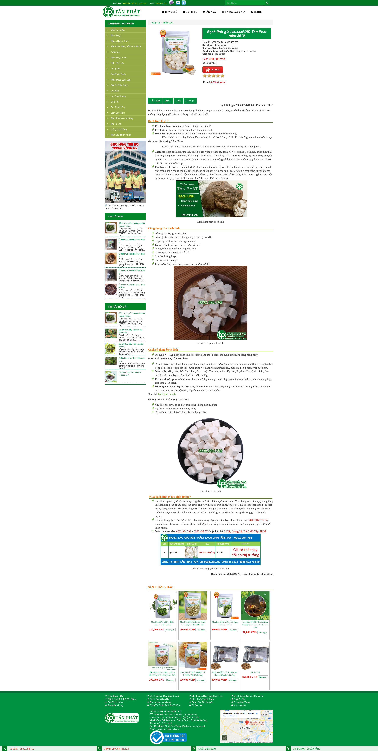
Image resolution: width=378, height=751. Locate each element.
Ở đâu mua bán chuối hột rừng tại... (132, 241)
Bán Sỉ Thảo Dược (119, 85)
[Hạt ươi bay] (255, 656)
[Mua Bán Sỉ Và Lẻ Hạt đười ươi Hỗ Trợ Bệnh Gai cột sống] (225, 656)
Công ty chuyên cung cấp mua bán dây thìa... (132, 224)
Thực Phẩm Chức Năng (122, 118)
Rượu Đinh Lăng (115, 705)
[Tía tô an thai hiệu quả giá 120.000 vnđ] (112, 377)
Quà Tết (114, 101)
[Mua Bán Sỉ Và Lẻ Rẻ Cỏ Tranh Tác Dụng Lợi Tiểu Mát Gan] (193, 605)
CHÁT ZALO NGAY (207, 748)
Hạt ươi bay (255, 672)
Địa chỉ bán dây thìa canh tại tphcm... (131, 345)
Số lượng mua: (209, 62)
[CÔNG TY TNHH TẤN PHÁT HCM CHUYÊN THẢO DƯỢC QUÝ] (122, 11)
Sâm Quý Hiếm (118, 112)
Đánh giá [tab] (190, 100)
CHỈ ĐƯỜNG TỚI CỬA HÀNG (306, 748)
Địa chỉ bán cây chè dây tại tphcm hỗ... (130, 331)
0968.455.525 (161, 3)
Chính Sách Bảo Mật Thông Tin (248, 695)
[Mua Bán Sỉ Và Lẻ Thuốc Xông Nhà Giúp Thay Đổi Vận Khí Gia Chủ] (255, 605)
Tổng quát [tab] (155, 100)
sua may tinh (240, 705)
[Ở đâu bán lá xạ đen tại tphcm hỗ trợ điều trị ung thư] (112, 361)
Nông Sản (115, 68)
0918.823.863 (141, 3)
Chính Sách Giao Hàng (160, 699)
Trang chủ (171, 11)
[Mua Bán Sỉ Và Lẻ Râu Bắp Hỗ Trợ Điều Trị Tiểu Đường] (193, 656)
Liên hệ (258, 11)
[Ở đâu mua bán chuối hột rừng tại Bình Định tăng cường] (112, 258)
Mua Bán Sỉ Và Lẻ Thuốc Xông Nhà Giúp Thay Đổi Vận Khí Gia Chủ (255, 625)
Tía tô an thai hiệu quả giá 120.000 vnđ (130, 373)
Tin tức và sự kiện (235, 11)
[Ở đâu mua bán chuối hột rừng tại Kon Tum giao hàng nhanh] (112, 289)
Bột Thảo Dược (118, 62)
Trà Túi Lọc (116, 123)
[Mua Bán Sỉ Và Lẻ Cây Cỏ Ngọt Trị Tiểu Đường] (225, 605)
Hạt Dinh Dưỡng (118, 96)
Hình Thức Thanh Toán (203, 699)
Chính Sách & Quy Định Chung (164, 695)
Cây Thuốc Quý (118, 107)
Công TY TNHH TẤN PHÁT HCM (165, 705)
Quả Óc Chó (240, 699)
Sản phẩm (211, 11)
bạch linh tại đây (167, 394)
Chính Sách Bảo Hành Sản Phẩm (207, 695)
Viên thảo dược (118, 29)
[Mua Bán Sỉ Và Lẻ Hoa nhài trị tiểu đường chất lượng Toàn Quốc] (162, 656)
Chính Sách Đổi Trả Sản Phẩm (122, 699)
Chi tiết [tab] (168, 100)
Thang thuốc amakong (160, 702)
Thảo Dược (116, 35)
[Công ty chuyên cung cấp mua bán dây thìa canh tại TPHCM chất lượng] (112, 228)
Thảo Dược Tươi (118, 57)
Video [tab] (178, 100)
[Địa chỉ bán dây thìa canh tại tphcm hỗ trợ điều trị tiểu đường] (112, 348)
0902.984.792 (128, 3)
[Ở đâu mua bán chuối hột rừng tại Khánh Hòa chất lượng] (112, 275)
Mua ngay (170, 630)
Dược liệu (115, 52)
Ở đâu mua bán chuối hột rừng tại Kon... (132, 286)
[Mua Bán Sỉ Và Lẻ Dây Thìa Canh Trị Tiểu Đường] (162, 605)
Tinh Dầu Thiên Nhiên (121, 134)
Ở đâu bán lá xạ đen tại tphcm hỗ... (131, 359)
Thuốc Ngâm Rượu (120, 40)
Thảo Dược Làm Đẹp (120, 79)
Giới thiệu (191, 11)
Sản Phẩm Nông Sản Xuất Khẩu (126, 46)
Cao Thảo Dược (118, 74)
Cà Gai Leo (197, 705)
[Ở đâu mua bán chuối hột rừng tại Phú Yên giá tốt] (112, 244)
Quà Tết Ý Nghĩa (115, 702)
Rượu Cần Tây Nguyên (202, 702)
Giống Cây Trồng (119, 129)
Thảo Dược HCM (115, 695)
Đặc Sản (115, 90)
